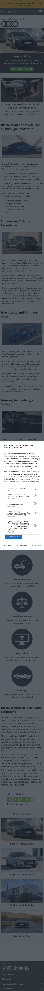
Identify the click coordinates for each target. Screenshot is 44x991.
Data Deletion (8, 545)
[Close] (39, 445)
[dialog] (22, 495)
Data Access (22, 545)
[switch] (35, 495)
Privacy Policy (36, 545)
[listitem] (22, 489)
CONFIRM (13, 537)
